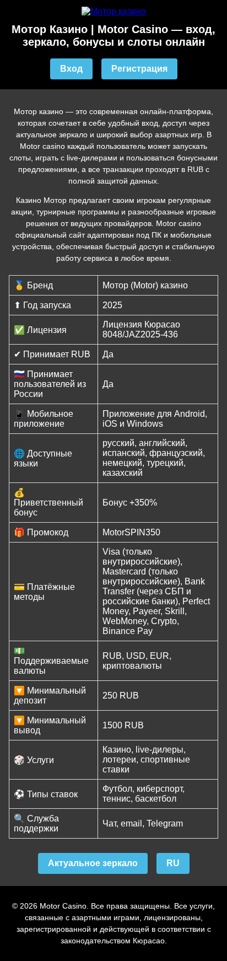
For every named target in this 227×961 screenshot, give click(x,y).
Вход (71, 68)
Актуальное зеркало (93, 863)
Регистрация (139, 68)
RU (173, 863)
